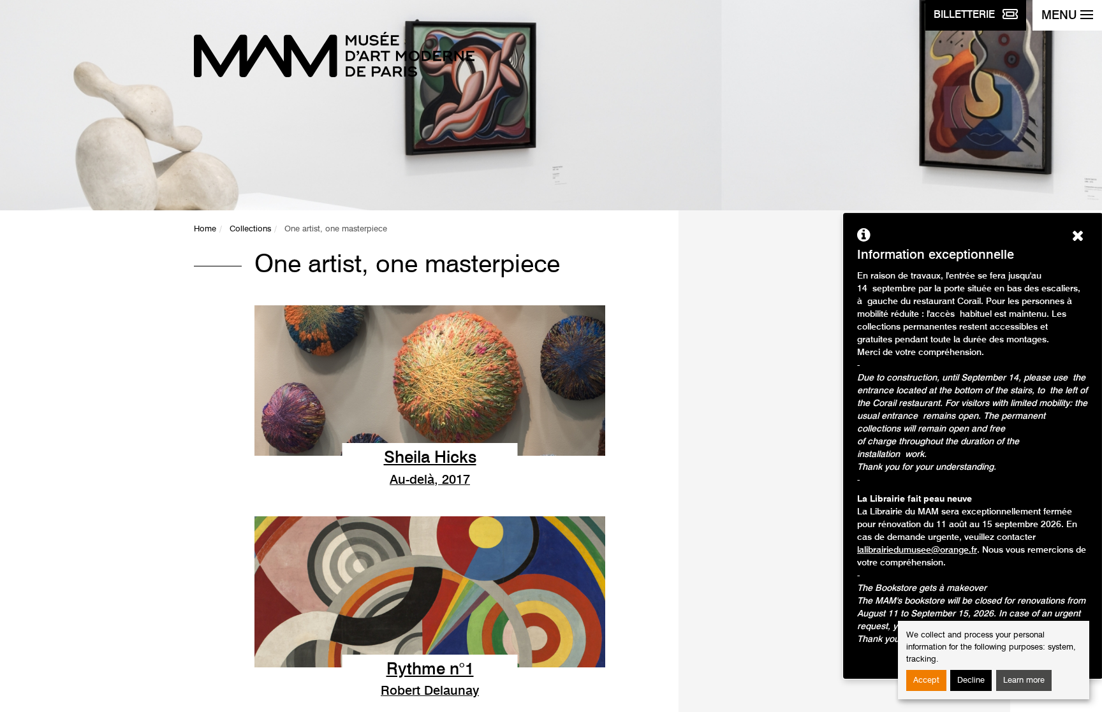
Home (205, 229)
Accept (926, 680)
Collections (250, 229)
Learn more (1024, 680)
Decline (971, 680)
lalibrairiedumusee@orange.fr (917, 550)
